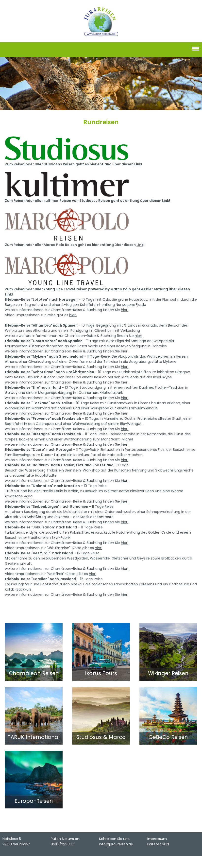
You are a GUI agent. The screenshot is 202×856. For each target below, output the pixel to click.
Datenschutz (158, 844)
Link (137, 164)
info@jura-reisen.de (116, 844)
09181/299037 (62, 844)
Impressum (157, 838)
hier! (124, 309)
